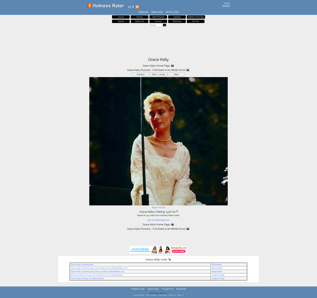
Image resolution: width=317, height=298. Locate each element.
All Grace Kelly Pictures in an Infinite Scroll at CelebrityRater (97, 275)
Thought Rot (167, 289)
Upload (177, 17)
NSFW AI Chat (172, 12)
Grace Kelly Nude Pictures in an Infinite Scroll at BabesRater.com (99, 268)
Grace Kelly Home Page (157, 65)
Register (226, 6)
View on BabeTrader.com (158, 220)
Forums (158, 21)
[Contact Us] (129, 7)
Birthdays (177, 21)
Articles (139, 17)
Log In (227, 3)
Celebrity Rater (218, 275)
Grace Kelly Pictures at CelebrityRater (87, 278)
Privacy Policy (162, 295)
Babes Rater (157, 12)
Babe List (139, 21)
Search (121, 21)
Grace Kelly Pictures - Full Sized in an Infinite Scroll (156, 70)
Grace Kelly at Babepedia (82, 265)
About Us (180, 295)
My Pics (195, 21)
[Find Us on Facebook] (133, 7)
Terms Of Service (151, 295)
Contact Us (172, 295)
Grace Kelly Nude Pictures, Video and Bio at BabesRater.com (97, 271)
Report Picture (158, 207)
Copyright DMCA (138, 295)
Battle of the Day (196, 17)
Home (121, 17)
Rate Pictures (158, 17)
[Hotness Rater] (106, 7)
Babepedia (143, 12)
